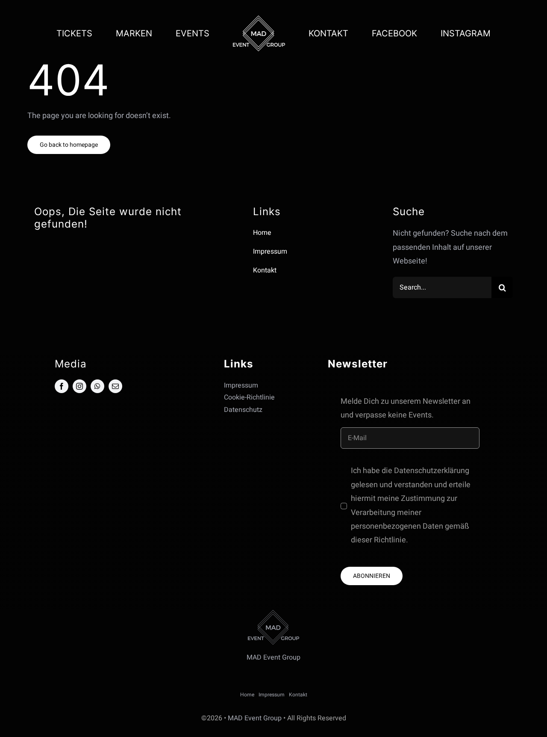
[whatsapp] (97, 386)
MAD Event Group (255, 718)
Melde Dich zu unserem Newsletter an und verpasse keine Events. (406, 408)
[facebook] (61, 386)
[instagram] (79, 386)
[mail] (115, 386)
